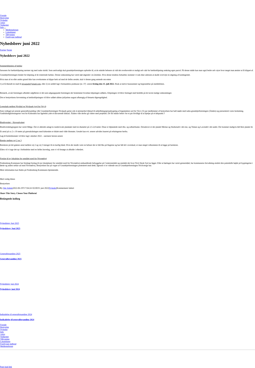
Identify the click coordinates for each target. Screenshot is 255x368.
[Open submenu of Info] (5, 28)
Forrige (3, 50)
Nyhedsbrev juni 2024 (9, 284)
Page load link (6, 367)
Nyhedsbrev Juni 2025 (9, 223)
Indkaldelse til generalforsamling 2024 (16, 314)
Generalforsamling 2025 (10, 254)
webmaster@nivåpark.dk (150, 362)
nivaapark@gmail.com (86, 353)
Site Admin (7, 188)
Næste (9, 50)
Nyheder (52, 188)
